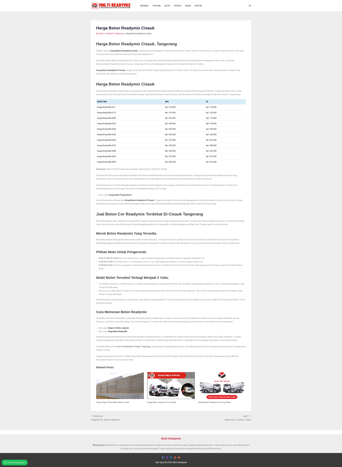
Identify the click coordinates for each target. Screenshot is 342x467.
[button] (250, 5)
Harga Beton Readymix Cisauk (124, 51)
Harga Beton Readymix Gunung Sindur (214, 402)
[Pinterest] (175, 457)
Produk (177, 6)
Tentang (156, 6)
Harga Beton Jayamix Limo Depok (161, 402)
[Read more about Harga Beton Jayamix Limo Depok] (171, 385)
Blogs (167, 6)
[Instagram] (167, 457)
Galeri (188, 6)
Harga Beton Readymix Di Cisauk (110, 70)
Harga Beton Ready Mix (117, 331)
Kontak (198, 6)
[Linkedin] (171, 457)
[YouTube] (179, 457)
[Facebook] (163, 457)
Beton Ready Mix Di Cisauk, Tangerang (134, 346)
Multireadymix (99, 445)
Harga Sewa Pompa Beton (120, 195)
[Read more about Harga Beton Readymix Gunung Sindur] (222, 385)
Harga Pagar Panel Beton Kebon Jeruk (112, 402)
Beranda (144, 6)
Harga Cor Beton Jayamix (118, 328)
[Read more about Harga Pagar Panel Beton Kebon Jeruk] (120, 385)
